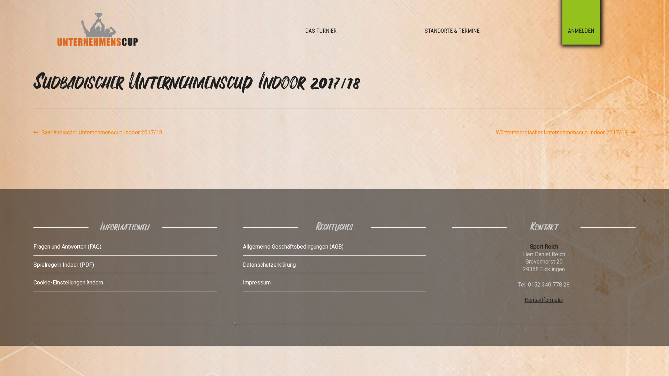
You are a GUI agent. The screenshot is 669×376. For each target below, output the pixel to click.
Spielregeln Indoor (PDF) (63, 264)
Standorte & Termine (452, 31)
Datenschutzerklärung (269, 264)
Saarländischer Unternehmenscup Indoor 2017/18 (101, 132)
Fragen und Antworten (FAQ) (67, 246)
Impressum (257, 282)
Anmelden (581, 31)
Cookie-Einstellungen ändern (68, 282)
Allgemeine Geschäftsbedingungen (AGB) (293, 246)
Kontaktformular (544, 300)
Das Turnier (321, 31)
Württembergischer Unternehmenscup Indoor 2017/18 (562, 132)
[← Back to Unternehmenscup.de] (113, 31)
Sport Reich (544, 246)
